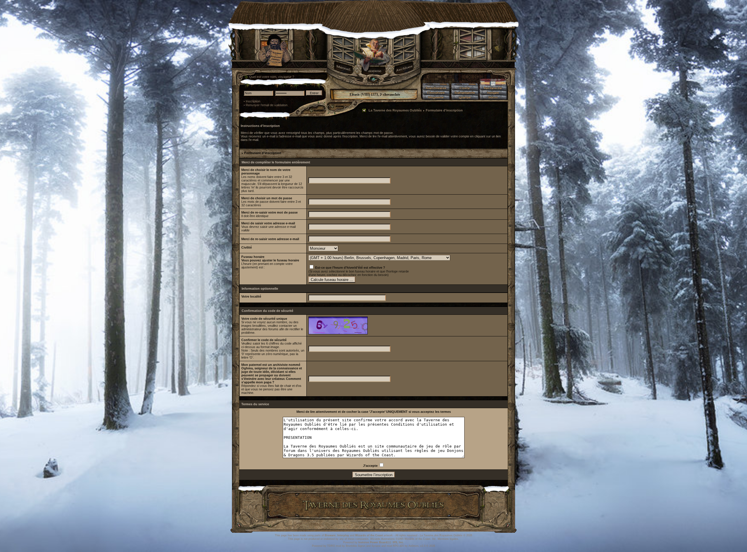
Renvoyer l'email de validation (266, 105)
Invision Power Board (372, 542)
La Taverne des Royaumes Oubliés (395, 110)
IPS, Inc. (398, 542)
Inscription (253, 101)
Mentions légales (448, 538)
